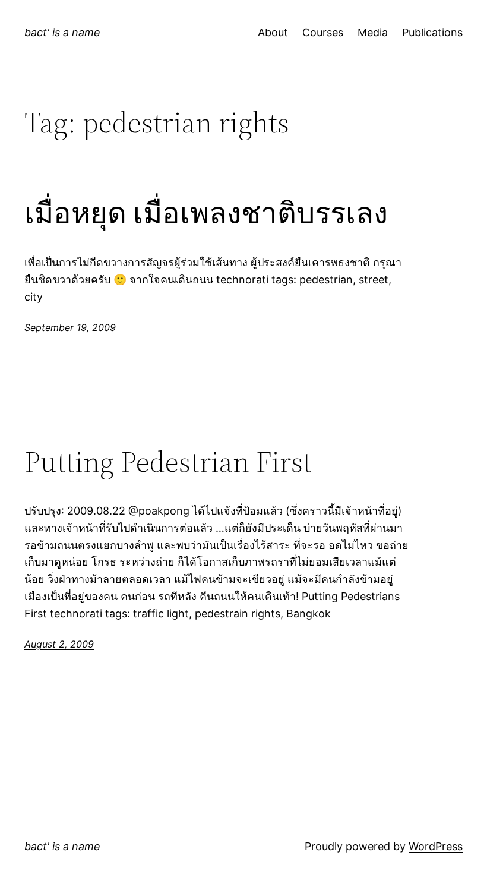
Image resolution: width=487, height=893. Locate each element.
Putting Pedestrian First (168, 462)
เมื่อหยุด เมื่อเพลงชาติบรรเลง (206, 214)
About (273, 32)
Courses (322, 32)
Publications (432, 32)
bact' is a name (62, 32)
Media (373, 32)
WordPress (436, 846)
